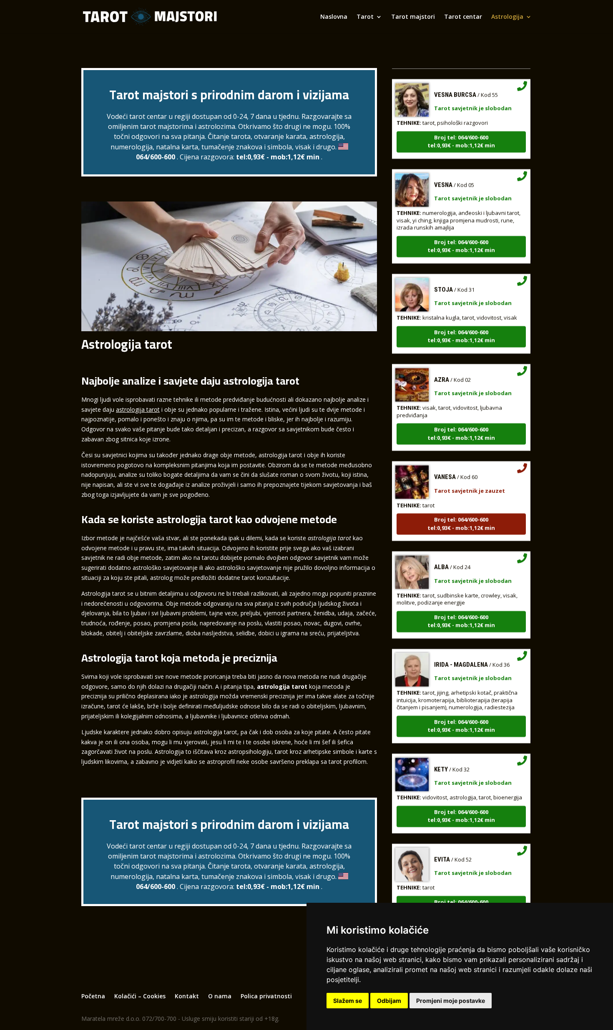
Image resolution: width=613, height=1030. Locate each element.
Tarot (365, 17)
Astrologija (507, 17)
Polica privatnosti (266, 996)
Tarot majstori (413, 17)
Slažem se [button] (347, 1000)
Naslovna (333, 17)
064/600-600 (155, 156)
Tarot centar (463, 17)
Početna (93, 996)
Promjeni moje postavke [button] (450, 1000)
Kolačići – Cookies (140, 996)
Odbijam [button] (389, 1000)
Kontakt (187, 996)
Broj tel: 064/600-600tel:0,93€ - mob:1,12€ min (461, 126)
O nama (219, 996)
